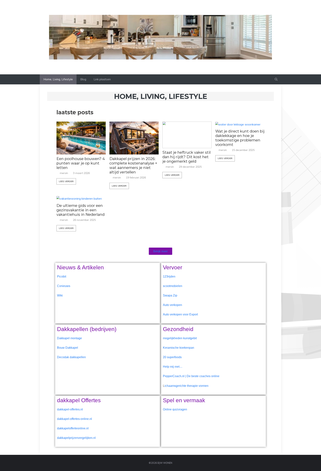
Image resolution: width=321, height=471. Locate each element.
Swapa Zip (170, 295)
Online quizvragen (175, 409)
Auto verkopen (172, 305)
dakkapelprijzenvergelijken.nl (76, 437)
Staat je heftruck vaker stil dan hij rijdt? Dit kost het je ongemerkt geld (186, 157)
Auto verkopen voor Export (180, 314)
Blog (83, 79)
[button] (276, 79)
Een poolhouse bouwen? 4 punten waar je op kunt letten (80, 163)
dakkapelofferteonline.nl (73, 428)
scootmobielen (172, 286)
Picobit (61, 276)
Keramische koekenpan (178, 347)
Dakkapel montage (69, 338)
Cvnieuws (63, 286)
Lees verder (66, 181)
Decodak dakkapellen (71, 357)
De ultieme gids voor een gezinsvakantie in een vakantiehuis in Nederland (80, 210)
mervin (64, 173)
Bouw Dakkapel (67, 347)
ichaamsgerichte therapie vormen (186, 385)
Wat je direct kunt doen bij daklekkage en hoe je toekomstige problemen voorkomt (240, 138)
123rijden (169, 276)
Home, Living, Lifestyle (58, 79)
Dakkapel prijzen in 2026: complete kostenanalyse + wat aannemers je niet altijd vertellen (133, 165)
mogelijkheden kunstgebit (180, 338)
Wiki (60, 295)
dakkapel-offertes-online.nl (74, 418)
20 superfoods (172, 357)
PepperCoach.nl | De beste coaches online (191, 376)
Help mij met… (172, 366)
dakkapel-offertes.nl (70, 409)
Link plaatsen (102, 79)
